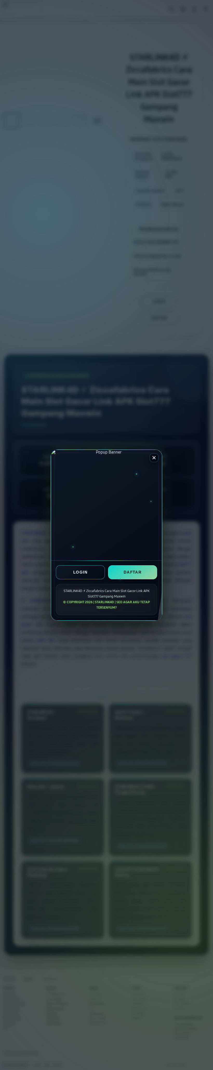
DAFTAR (133, 572)
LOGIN (80, 572)
